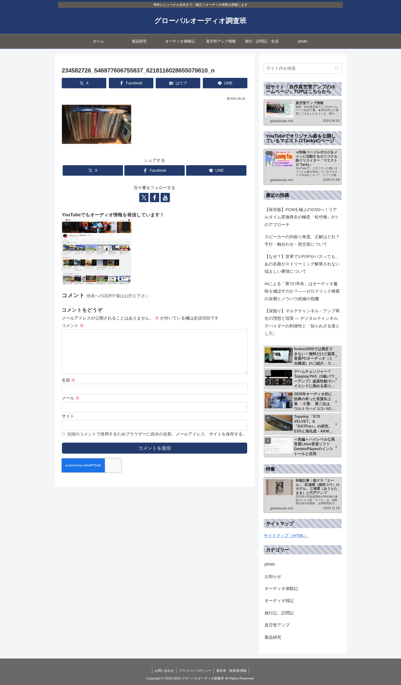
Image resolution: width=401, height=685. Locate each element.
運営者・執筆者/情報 (231, 670)
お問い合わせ (164, 670)
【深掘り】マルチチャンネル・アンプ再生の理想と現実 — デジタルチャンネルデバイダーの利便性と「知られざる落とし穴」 (302, 322)
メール (71, 398)
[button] (337, 68)
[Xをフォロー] (144, 197)
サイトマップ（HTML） (286, 535)
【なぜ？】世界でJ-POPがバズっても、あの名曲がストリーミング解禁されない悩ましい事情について (302, 264)
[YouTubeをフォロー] (165, 197)
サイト (68, 416)
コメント (73, 325)
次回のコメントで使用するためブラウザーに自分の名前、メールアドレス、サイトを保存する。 (157, 434)
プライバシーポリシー (195, 670)
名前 (68, 380)
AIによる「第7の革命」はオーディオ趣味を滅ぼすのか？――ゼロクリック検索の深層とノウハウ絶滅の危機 (302, 291)
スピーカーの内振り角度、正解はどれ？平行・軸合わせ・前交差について (302, 240)
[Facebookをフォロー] (154, 197)
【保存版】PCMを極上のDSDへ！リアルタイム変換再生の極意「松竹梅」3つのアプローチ (301, 217)
